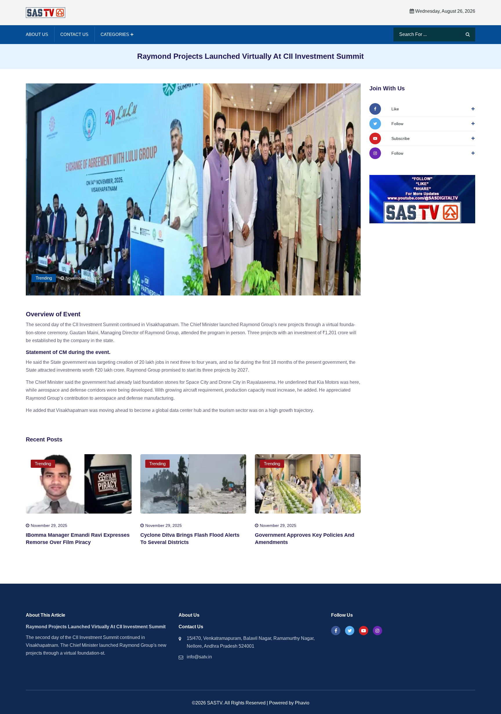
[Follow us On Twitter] (349, 630)
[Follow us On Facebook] (335, 630)
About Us (37, 34)
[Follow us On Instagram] (377, 630)
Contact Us (74, 34)
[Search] (467, 34)
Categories (115, 34)
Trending (44, 277)
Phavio (302, 702)
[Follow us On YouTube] (363, 630)
